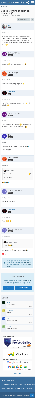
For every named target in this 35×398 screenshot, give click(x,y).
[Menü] (32, 2)
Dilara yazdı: (10, 171)
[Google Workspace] (17, 365)
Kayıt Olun (27, 262)
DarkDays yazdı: (11, 242)
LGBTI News (17, 373)
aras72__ (10, 326)
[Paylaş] (32, 19)
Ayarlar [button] (30, 303)
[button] (3, 302)
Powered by (10, 395)
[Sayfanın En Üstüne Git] (32, 395)
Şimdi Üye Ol (23, 288)
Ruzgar (5, 16)
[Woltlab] (17, 354)
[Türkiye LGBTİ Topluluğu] (10, 2)
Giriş (8, 288)
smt (8, 318)
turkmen (10, 310)
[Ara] (23, 2)
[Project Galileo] (17, 342)
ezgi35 (9, 302)
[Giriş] (28, 2)
